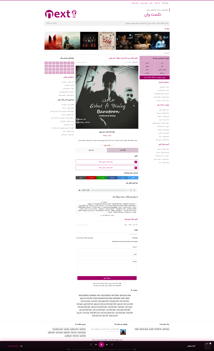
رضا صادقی (83, 329)
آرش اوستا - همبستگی (67, 135)
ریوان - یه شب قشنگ (163, 126)
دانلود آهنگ (165, 3)
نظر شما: (134, 261)
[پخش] (101, 344)
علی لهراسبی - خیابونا (163, 116)
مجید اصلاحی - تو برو (163, 149)
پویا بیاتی (66, 329)
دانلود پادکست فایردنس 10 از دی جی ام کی (62, 111)
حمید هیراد (76, 336)
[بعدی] (107, 345)
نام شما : (134, 247)
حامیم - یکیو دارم (164, 87)
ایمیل (80, 178)
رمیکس (147, 73)
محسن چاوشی (74, 329)
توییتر (122, 178)
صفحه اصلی (165, 329)
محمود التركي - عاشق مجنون (161, 97)
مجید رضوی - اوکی (164, 110)
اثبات (107, 132)
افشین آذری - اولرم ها (68, 104)
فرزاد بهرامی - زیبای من (67, 82)
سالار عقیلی (67, 332)
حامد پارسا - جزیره (164, 120)
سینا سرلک (74, 332)
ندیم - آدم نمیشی (69, 125)
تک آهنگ (157, 3)
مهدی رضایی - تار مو (68, 108)
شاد (162, 66)
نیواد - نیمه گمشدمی (163, 90)
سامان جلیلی (51, 332)
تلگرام (133, 178)
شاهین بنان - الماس (163, 133)
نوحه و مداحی (162, 70)
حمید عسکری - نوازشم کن (67, 121)
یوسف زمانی (59, 332)
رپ (101, 215)
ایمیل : (135, 254)
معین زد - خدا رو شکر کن (162, 156)
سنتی (147, 63)
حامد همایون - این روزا (163, 113)
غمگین (147, 66)
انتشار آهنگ (135, 3)
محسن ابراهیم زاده (58, 329)
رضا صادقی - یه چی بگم (162, 140)
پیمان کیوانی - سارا (164, 162)
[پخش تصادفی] (112, 345)
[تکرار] (91, 345)
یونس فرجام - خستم (68, 131)
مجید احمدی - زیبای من (162, 100)
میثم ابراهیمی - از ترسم (67, 115)
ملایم (147, 70)
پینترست (91, 178)
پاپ (162, 63)
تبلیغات (137, 329)
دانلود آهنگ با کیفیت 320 (118, 162)
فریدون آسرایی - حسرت (162, 152)
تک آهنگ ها (106, 215)
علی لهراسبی (68, 336)
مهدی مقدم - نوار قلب (163, 130)
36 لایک (123, 150)
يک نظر (91, 150)
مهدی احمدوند (82, 332)
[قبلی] (96, 345)
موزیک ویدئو (144, 3)
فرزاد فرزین (83, 336)
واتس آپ (101, 178)
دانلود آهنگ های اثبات (131, 219)
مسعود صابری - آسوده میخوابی (160, 123)
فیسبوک (112, 178)
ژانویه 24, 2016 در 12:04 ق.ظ (84, 238)
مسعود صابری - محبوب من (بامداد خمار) (62, 118)
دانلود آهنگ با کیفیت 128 (118, 168)
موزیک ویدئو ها (144, 329)
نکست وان (107, 145)
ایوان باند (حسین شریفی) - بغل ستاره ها (63, 128)
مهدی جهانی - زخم (164, 136)
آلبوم (151, 3)
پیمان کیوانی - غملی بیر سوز (161, 159)
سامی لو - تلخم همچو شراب (161, 94)
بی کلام (162, 73)
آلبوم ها (151, 329)
